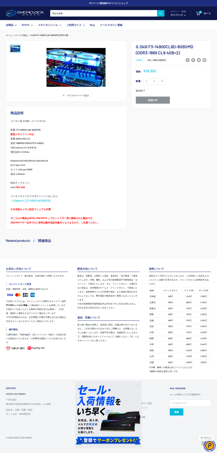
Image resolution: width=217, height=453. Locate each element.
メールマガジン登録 (111, 24)
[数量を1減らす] (146, 81)
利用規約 (129, 412)
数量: (138, 81)
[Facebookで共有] (188, 60)
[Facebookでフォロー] (203, 443)
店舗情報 (129, 398)
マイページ (176, 14)
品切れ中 (153, 100)
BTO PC (26, 24)
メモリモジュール (48, 24)
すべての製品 (21, 35)
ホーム (9, 35)
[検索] (160, 13)
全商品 (9, 24)
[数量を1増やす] (162, 81)
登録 (176, 411)
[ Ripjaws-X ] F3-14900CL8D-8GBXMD (32, 200)
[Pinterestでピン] (193, 60)
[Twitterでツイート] (199, 60)
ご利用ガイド (73, 24)
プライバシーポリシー (136, 407)
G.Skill (139, 60)
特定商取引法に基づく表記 (138, 403)
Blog (92, 24)
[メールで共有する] (204, 60)
